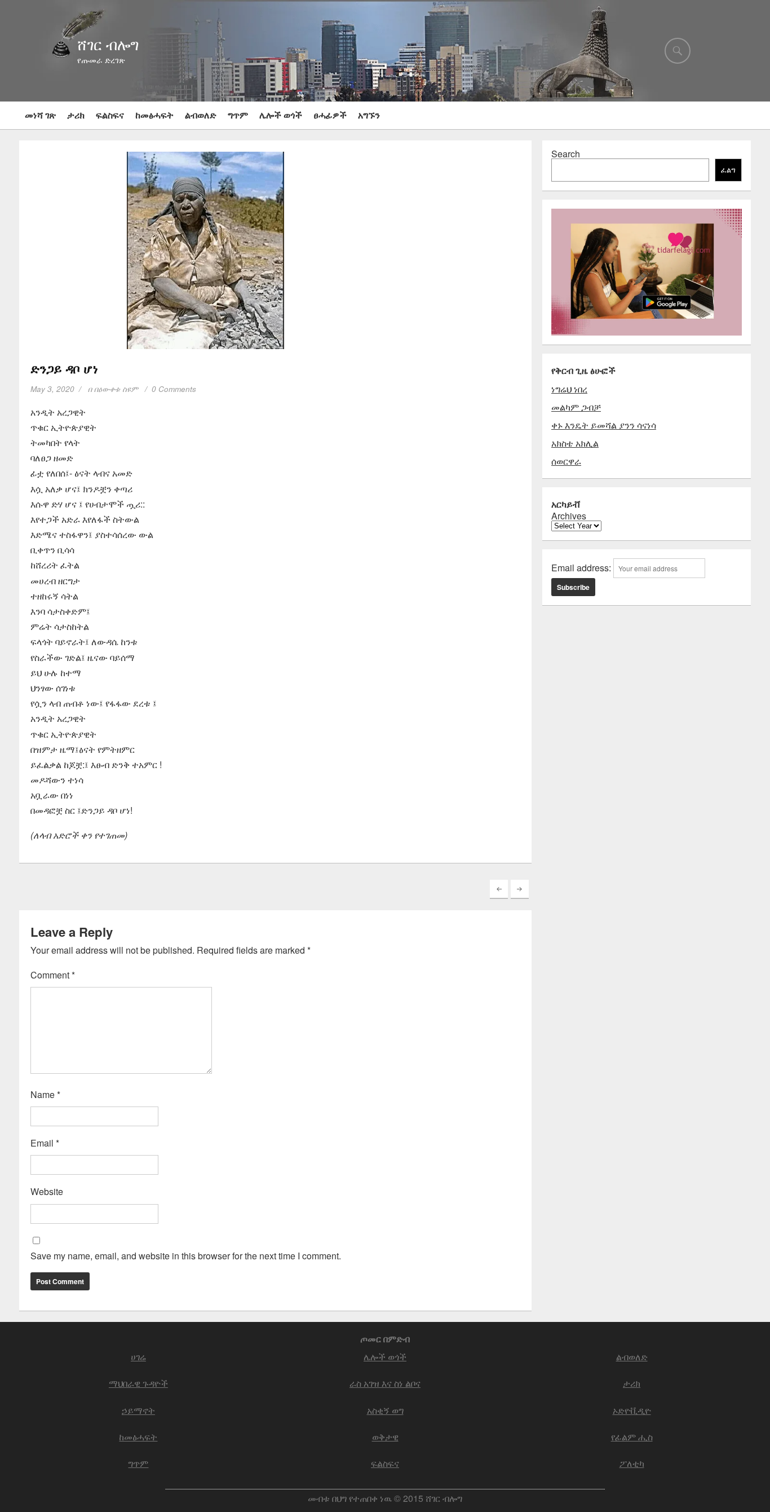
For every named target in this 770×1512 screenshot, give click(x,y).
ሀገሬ (138, 1356)
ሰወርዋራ (566, 461)
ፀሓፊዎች (330, 114)
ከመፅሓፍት (154, 114)
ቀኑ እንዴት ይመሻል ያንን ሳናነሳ (603, 424)
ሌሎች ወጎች (280, 114)
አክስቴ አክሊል (575, 443)
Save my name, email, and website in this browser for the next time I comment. (185, 1255)
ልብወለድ (200, 114)
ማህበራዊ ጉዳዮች (138, 1383)
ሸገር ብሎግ (108, 44)
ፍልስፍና (110, 114)
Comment (52, 974)
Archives (568, 516)
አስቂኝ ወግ (385, 1410)
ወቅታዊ (385, 1436)
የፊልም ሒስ (632, 1436)
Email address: (582, 567)
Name (45, 1094)
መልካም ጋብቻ (576, 406)
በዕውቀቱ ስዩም (116, 388)
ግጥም (238, 114)
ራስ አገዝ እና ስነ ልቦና (385, 1383)
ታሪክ (76, 114)
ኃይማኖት (138, 1410)
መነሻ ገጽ (40, 114)
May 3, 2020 (52, 388)
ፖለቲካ (631, 1463)
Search (565, 153)
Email (44, 1142)
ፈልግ (728, 170)
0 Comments (174, 388)
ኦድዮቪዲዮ (632, 1410)
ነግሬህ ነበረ (569, 388)
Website (46, 1191)
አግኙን (369, 114)
